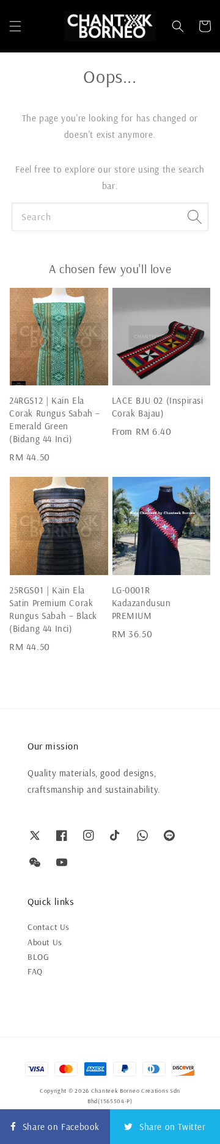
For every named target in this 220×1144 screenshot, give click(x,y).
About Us (45, 942)
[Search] (194, 216)
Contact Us (49, 926)
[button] (15, 26)
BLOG (38, 956)
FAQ (35, 971)
